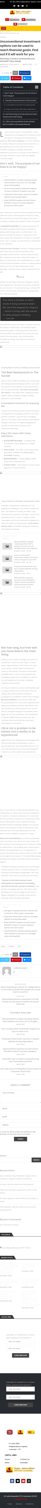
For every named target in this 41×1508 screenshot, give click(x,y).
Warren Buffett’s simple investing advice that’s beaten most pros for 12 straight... (20, 1020)
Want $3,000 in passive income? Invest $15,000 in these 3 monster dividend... (20, 1050)
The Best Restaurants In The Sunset (20, 100)
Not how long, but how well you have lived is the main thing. (20, 115)
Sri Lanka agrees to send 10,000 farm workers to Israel (30, 1282)
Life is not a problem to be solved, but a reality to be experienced (19, 123)
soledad (11, 946)
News (7, 1462)
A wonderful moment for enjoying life (20, 105)
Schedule (24, 1462)
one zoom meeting (16, 141)
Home (7, 1459)
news (3, 946)
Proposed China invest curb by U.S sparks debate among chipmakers (25, 568)
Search (3, 1156)
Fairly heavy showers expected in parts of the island (9, 1282)
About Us (19, 1504)
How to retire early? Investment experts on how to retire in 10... (20, 1030)
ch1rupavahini (13, 64)
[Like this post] (16, 73)
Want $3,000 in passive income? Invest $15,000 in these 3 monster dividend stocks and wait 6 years (20, 203)
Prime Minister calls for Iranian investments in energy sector (8, 1294)
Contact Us (25, 1459)
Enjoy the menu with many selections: (21, 109)
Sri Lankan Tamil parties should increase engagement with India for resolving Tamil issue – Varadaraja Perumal (31, 1298)
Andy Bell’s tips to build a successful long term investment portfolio (20, 1060)
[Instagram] (27, 6)
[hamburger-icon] (3, 28)
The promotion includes (9, 248)
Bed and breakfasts (9, 699)
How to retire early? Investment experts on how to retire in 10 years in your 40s (26, 557)
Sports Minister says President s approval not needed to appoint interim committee (9, 1268)
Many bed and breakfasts (10, 838)
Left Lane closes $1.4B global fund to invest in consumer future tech (20, 1070)
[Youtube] (22, 6)
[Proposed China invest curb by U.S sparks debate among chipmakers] (7, 570)
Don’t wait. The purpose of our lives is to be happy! (20, 94)
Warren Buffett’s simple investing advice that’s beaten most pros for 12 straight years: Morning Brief (20, 182)
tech (19, 946)
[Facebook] (14, 6)
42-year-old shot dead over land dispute (16, 1184)
